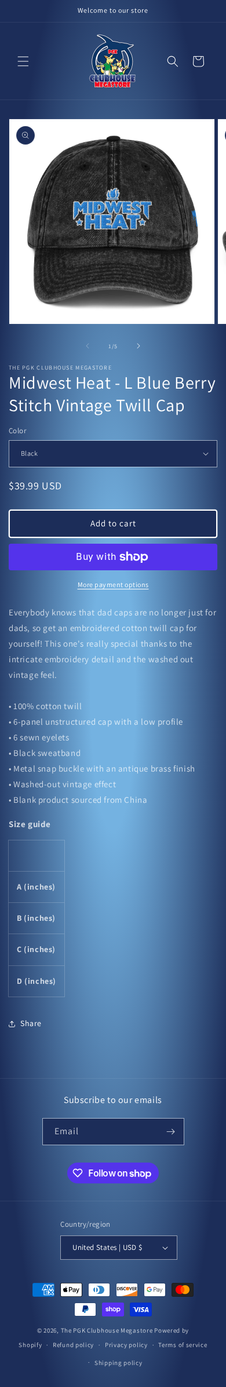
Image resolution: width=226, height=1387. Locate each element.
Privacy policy (126, 1345)
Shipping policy (118, 1363)
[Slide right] (138, 346)
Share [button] (31, 1023)
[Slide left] (87, 346)
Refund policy (73, 1345)
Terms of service (182, 1345)
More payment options (113, 584)
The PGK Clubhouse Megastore (107, 1330)
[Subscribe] (171, 1131)
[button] (23, 61)
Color (17, 431)
